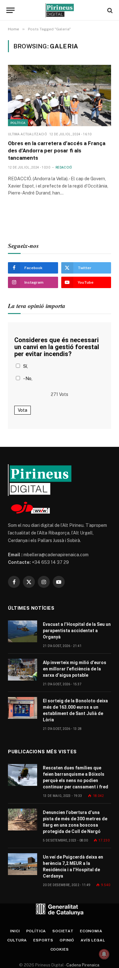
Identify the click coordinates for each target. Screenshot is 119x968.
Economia (91, 931)
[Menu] (10, 10)
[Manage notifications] (104, 954)
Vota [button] (22, 410)
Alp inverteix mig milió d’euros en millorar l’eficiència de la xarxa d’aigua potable (74, 669)
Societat (63, 931)
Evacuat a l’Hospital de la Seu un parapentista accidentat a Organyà (77, 630)
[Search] (109, 10)
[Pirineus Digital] (59, 10)
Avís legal (93, 940)
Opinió (67, 940)
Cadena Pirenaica (82, 965)
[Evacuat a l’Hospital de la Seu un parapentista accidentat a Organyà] (22, 631)
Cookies (59, 949)
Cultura (17, 940)
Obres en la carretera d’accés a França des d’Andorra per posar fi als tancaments (56, 150)
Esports (43, 940)
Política (17, 123)
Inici (15, 931)
